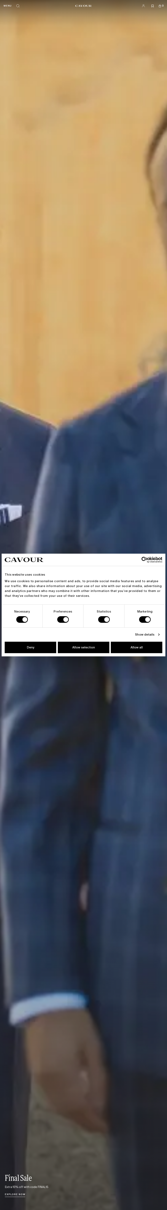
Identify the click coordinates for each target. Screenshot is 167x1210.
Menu (8, 5)
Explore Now (15, 1194)
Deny (30, 647)
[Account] (143, 5)
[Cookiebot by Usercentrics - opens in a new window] (144, 560)
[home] (83, 5)
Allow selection (83, 647)
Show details (144, 634)
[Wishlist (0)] (152, 5)
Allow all (137, 647)
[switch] (63, 619)
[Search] (17, 5)
